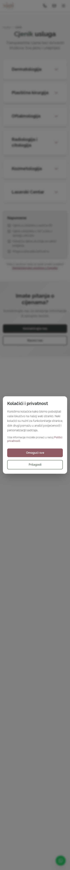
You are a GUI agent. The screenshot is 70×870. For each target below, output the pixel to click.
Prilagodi (35, 464)
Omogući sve (35, 452)
